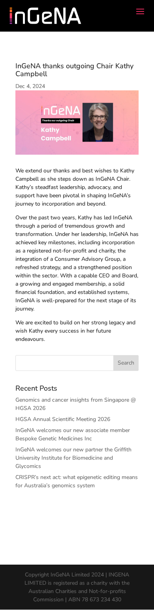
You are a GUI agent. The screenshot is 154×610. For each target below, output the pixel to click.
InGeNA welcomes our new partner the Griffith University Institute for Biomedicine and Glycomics (73, 458)
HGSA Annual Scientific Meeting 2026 (62, 419)
